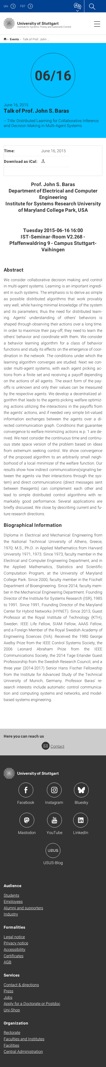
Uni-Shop (12, 1009)
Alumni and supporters (23, 907)
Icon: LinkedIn (80, 820)
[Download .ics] (43, 161)
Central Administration (23, 1051)
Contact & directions (21, 984)
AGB (7, 961)
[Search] (92, 6)
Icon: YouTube (54, 820)
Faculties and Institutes (24, 1038)
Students (11, 895)
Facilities (11, 1045)
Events (14, 39)
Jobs (8, 997)
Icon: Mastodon (26, 820)
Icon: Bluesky (81, 790)
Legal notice (14, 936)
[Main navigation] (97, 24)
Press (8, 990)
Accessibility (14, 949)
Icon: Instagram (54, 790)
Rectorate (12, 1032)
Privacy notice (16, 942)
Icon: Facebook (25, 790)
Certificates (13, 955)
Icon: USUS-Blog (53, 850)
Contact (57, 746)
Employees (13, 901)
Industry (11, 914)
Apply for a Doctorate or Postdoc (32, 1003)
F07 (22, 6)
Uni (6, 6)
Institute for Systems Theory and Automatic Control (5, 39)
